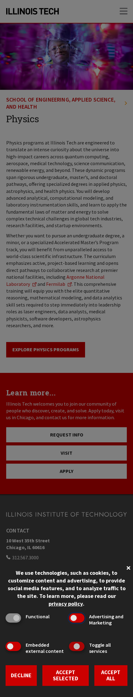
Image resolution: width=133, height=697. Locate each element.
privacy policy (66, 603)
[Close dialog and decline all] (128, 567)
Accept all (110, 675)
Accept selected (65, 675)
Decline (21, 675)
